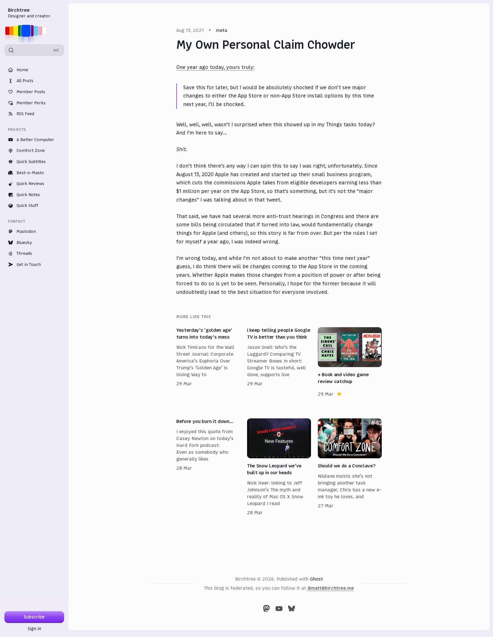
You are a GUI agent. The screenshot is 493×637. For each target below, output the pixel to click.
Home (22, 70)
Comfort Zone (31, 150)
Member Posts (31, 92)
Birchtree (19, 10)
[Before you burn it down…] (208, 467)
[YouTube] (279, 608)
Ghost (316, 579)
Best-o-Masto (30, 173)
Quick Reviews (30, 183)
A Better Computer (35, 140)
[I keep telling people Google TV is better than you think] (279, 362)
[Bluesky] (291, 608)
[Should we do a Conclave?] (350, 467)
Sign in (34, 629)
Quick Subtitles (31, 161)
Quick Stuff (27, 205)
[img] (27, 31)
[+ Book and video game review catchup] (350, 362)
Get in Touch (29, 264)
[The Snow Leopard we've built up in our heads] (279, 467)
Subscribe (34, 617)
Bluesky (24, 242)
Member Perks (31, 103)
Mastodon (26, 231)
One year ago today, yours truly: (215, 67)
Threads (24, 253)
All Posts (25, 81)
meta (221, 30)
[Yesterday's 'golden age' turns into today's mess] (208, 362)
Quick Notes (28, 195)
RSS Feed (25, 114)
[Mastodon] (266, 608)
